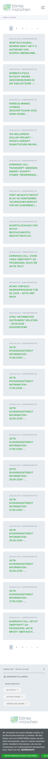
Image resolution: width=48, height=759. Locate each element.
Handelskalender (15, 704)
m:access (11, 690)
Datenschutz (27, 750)
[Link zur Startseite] (13, 7)
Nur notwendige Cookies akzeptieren (20, 756)
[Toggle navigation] (43, 7)
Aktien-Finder (13, 697)
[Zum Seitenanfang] (44, 669)
